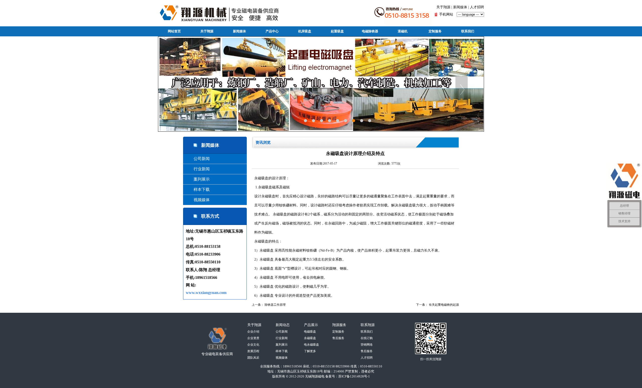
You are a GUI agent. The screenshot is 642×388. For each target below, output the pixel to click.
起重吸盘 (337, 31)
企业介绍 (253, 331)
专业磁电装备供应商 (217, 354)
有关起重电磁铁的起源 (444, 304)
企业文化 (253, 344)
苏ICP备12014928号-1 (354, 376)
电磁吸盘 (310, 331)
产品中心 (272, 31)
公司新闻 (198, 159)
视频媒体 (198, 200)
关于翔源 (443, 7)
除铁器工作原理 (275, 304)
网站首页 (174, 31)
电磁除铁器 (370, 31)
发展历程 (253, 351)
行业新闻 (198, 169)
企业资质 (253, 338)
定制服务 (435, 31)
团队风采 (253, 357)
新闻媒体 (460, 7)
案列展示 (198, 179)
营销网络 (367, 344)
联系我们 (467, 31)
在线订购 (367, 338)
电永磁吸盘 (311, 344)
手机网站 (446, 14)
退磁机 (403, 31)
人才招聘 (477, 7)
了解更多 (310, 351)
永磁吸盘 (261, 178)
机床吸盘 (304, 31)
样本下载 (198, 189)
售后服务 (338, 338)
